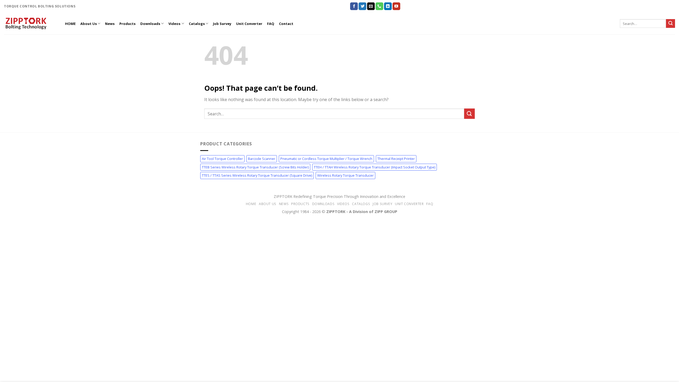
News (110, 23)
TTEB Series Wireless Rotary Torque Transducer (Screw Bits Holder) (255, 167)
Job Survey (222, 23)
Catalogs (197, 23)
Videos (174, 23)
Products (127, 23)
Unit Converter (249, 23)
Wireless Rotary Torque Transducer (345, 175)
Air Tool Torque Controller (222, 158)
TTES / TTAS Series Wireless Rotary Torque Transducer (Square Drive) (257, 175)
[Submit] (670, 23)
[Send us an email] (371, 6)
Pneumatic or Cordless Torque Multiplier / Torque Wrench (326, 158)
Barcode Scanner (261, 158)
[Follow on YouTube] (396, 6)
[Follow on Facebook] (354, 6)
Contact (286, 23)
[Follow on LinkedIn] (388, 6)
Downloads (150, 23)
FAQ (270, 23)
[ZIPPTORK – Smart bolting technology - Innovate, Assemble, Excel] (30, 23)
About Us (88, 23)
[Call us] (379, 6)
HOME (70, 23)
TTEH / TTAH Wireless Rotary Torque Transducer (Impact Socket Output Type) (374, 167)
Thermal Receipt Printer (396, 158)
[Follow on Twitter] (362, 6)
